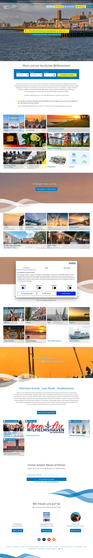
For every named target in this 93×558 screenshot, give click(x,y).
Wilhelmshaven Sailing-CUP (85, 1)
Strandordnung (41, 548)
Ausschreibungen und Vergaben (32, 546)
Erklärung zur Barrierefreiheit (66, 546)
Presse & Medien (15, 546)
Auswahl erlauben (46, 293)
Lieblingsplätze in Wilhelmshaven (46, 189)
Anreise (18, 72)
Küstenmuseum (42, 1)
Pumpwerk (31, 1)
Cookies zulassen (66, 293)
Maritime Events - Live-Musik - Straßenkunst (46, 388)
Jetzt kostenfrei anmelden (46, 479)
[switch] (39, 288)
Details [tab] (46, 268)
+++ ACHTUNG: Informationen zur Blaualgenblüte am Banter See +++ (47, 31)
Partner (50, 546)
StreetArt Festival (74, 1)
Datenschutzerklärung (53, 482)
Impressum (8, 546)
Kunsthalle (48, 1)
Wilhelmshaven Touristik (22, 1)
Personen (46, 72)
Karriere (22, 546)
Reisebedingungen (32, 548)
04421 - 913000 (17, 530)
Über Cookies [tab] (67, 268)
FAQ (46, 546)
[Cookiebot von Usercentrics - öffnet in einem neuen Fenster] (70, 263)
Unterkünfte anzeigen (67, 75)
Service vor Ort (75, 530)
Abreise (32, 72)
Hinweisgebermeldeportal (51, 548)
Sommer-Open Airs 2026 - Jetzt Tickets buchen (46, 34)
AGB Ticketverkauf (78, 546)
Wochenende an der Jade (64, 1)
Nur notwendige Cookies (27, 293)
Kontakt (42, 546)
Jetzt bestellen (46, 530)
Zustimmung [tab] (26, 268)
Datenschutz (56, 546)
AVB (84, 546)
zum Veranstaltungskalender (46, 412)
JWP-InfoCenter (55, 1)
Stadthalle (36, 1)
